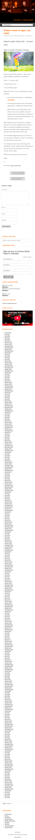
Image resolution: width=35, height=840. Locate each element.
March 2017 (8, 520)
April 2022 (7, 419)
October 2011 (8, 628)
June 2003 (7, 794)
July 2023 (7, 394)
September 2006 (9, 729)
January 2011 (8, 643)
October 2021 (8, 429)
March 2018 (8, 500)
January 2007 (8, 722)
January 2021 (8, 444)
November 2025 (9, 347)
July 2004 (7, 772)
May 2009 (7, 676)
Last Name (6, 270)
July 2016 (7, 533)
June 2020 (7, 455)
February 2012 (8, 621)
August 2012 (8, 611)
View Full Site (17, 837)
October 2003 (8, 787)
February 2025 (8, 362)
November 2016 (9, 526)
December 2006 (9, 724)
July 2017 (7, 513)
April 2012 (7, 618)
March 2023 (8, 400)
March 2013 (8, 600)
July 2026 (7, 334)
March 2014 (8, 580)
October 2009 (8, 668)
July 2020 (7, 453)
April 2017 (7, 518)
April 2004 (7, 777)
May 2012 (7, 616)
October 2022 (8, 409)
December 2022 (9, 405)
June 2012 (7, 614)
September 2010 (9, 649)
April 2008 (7, 697)
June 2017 (7, 515)
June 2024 (7, 375)
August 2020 (8, 452)
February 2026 (8, 342)
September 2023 (9, 390)
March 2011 (8, 639)
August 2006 (8, 731)
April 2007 (7, 717)
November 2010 (9, 646)
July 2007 (7, 712)
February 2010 (8, 661)
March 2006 (8, 739)
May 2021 (7, 437)
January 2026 (8, 344)
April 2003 (7, 797)
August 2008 (8, 691)
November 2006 (9, 726)
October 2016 (8, 528)
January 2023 (8, 404)
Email (3, 213)
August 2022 (8, 412)
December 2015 (9, 545)
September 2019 (9, 470)
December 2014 (9, 565)
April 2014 (7, 578)
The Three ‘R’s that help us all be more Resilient (17, 173)
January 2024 (8, 384)
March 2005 (8, 759)
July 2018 (7, 493)
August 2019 (8, 472)
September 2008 (9, 689)
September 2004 (9, 769)
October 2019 (8, 468)
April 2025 (7, 359)
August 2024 (8, 372)
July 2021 (7, 434)
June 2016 (7, 535)
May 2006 (7, 736)
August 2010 (8, 651)
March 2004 (8, 779)
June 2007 (7, 714)
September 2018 (9, 490)
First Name (6, 265)
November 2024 (9, 367)
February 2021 (8, 442)
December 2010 (9, 644)
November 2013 (9, 586)
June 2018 (7, 495)
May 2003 (7, 795)
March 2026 (8, 341)
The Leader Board (9, 825)
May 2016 (7, 536)
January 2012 (8, 623)
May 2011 (7, 636)
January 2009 (8, 682)
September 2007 (9, 709)
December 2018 (9, 485)
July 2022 (7, 414)
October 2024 (8, 369)
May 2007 (7, 716)
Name (3, 207)
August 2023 (8, 392)
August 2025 (8, 352)
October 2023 (8, 389)
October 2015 (8, 548)
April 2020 (7, 458)
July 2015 (7, 553)
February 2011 (8, 641)
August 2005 (8, 751)
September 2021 (9, 430)
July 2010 (7, 653)
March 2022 (8, 420)
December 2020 (9, 445)
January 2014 (8, 583)
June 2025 (7, 356)
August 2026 (8, 332)
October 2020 (8, 448)
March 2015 (8, 560)
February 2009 (8, 681)
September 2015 (9, 550)
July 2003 (7, 792)
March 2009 (8, 679)
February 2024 (8, 382)
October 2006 (8, 727)
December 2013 (9, 585)
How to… (7, 815)
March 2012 (8, 619)
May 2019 (7, 477)
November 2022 (9, 407)
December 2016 (9, 525)
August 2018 (8, 492)
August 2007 (8, 711)
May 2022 (7, 417)
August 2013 (8, 591)
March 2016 (8, 540)
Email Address (8, 259)
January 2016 (8, 543)
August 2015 (8, 551)
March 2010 (8, 659)
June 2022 (7, 415)
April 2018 (7, 498)
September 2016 (9, 530)
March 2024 (8, 380)
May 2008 (7, 696)
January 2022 (8, 424)
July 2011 (7, 633)
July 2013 (7, 593)
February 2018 (8, 502)
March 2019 (8, 480)
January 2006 (8, 742)
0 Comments (28, 36)
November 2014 (9, 566)
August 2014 (8, 571)
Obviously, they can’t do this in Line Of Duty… (17, 178)
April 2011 (7, 638)
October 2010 (8, 648)
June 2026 (7, 336)
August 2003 (8, 790)
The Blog (7, 824)
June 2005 (7, 754)
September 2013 (9, 590)
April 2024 (7, 379)
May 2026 (7, 337)
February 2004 (8, 780)
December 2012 (9, 604)
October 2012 (8, 608)
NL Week (7, 822)
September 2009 (9, 669)
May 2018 (7, 497)
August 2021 (8, 432)
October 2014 (8, 568)
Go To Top (17, 832)
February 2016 (8, 541)
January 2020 (8, 463)
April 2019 (7, 478)
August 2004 (8, 770)
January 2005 (8, 762)
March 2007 (8, 719)
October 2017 (8, 508)
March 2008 (8, 699)
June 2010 (7, 654)
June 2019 (7, 475)
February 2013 (8, 601)
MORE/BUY (5, 295)
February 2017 (8, 522)
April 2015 (7, 558)
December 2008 (9, 684)
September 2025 (9, 351)
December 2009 (9, 664)
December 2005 (9, 744)
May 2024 (7, 377)
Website (3, 220)
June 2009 (7, 674)
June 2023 (7, 395)
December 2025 (9, 346)
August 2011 (8, 631)
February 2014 (8, 581)
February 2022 (8, 422)
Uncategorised (8, 827)
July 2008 (7, 692)
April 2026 (7, 339)
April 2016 (7, 538)
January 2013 (8, 603)
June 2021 (7, 435)
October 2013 (8, 588)
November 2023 (9, 387)
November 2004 (9, 765)
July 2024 (7, 374)
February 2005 (8, 760)
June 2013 (7, 595)
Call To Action (8, 814)
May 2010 (7, 656)
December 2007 (9, 704)
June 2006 (7, 734)
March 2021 (8, 440)
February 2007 (8, 721)
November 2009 (9, 666)
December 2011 (9, 624)
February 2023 (8, 402)
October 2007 (8, 707)
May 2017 (7, 517)
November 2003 (9, 785)
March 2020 (8, 460)
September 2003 (9, 789)
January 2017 (8, 523)
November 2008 (9, 686)
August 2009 (8, 671)
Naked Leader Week (15, 165)
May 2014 (7, 576)
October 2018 (8, 488)
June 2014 (7, 575)
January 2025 (8, 364)
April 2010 (7, 658)
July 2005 (7, 752)
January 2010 (8, 663)
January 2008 (8, 702)
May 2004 (7, 775)
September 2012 (9, 609)
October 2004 (8, 767)
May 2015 (7, 556)
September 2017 (9, 510)
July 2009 (7, 673)
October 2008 (8, 687)
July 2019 (7, 473)
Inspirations (8, 817)
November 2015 (9, 546)
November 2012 (9, 606)
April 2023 (7, 399)
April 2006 (7, 737)
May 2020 (7, 457)
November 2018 (9, 487)
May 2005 (7, 755)
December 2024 (9, 366)
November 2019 (9, 467)
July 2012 (7, 613)
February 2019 (8, 482)
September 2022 (9, 410)
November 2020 (9, 447)
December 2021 (9, 425)
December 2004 (9, 764)
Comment (4, 189)
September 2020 (9, 450)
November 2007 (9, 706)
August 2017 (8, 512)
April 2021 (7, 439)
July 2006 (7, 732)
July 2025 (7, 354)
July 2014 (7, 573)
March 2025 (8, 361)
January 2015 (8, 563)
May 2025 (7, 357)
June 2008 (7, 694)
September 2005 (9, 749)
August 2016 (8, 531)
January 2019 (8, 483)
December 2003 (9, 784)
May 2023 (7, 397)
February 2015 (8, 561)
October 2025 (8, 349)
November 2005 (9, 746)
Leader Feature (9, 819)
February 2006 (8, 741)
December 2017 (9, 505)
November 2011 (9, 626)
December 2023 (9, 385)
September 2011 (9, 629)
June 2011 (7, 634)
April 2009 (7, 677)
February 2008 (8, 701)
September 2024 (9, 371)
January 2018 (8, 503)
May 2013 (7, 596)
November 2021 (9, 427)
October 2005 (8, 747)
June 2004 (7, 774)
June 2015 (7, 555)
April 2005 (7, 757)
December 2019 (9, 465)
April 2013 (7, 598)
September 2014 (9, 570)
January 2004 (8, 782)
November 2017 (9, 507)
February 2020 (8, 462)
